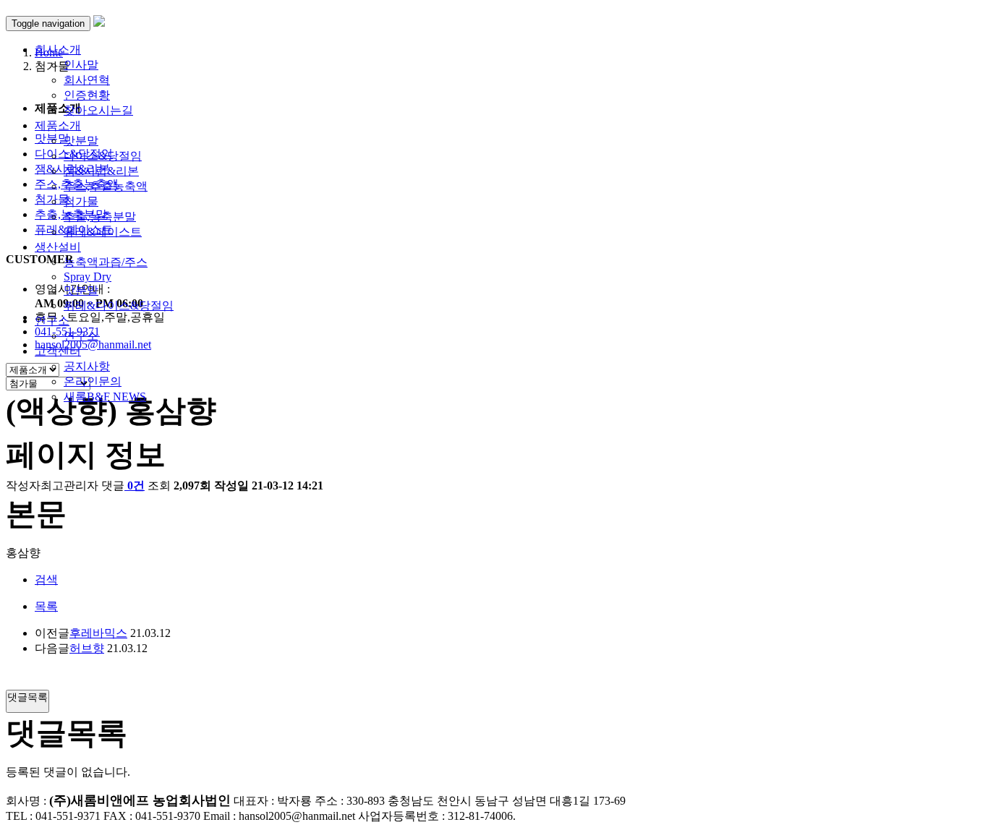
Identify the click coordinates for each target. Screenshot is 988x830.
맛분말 (81, 140)
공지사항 (87, 366)
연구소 (52, 321)
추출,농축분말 (100, 216)
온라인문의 (93, 381)
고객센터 (58, 351)
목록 (46, 606)
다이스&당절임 (103, 156)
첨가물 (81, 201)
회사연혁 (87, 80)
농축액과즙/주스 (106, 262)
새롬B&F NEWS (105, 396)
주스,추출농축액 (106, 186)
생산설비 (58, 247)
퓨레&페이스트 (103, 232)
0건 (136, 485)
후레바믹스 (98, 633)
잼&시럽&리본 (101, 171)
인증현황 (87, 95)
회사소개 (58, 49)
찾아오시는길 (98, 110)
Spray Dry (87, 276)
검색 (46, 579)
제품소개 (58, 125)
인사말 (81, 65)
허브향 (86, 648)
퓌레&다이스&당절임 (119, 305)
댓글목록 (27, 697)
